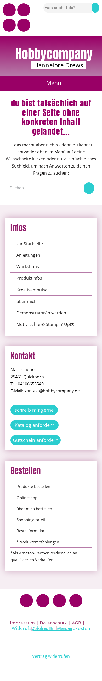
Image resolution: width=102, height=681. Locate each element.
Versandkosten (74, 628)
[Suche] (89, 188)
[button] (51, 83)
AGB (76, 623)
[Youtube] (9, 9)
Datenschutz (53, 623)
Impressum (22, 623)
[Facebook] (26, 600)
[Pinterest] (9, 25)
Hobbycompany (54, 54)
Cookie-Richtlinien (52, 628)
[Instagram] (23, 9)
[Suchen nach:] (51, 188)
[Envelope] (23, 25)
